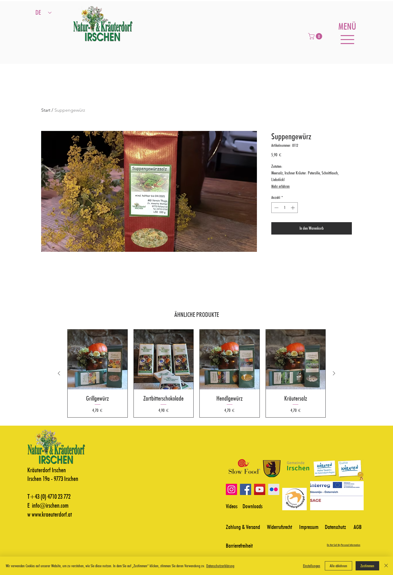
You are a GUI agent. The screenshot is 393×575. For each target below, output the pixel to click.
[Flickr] (273, 489)
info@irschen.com (50, 505)
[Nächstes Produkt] (334, 373)
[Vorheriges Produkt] (59, 373)
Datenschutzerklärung (220, 565)
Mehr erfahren (280, 186)
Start (45, 110)
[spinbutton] (284, 208)
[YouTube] (259, 489)
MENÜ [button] (347, 26)
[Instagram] (231, 489)
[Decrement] (275, 208)
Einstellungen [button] (311, 565)
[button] (316, 36)
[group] (196, 373)
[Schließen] (386, 565)
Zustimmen (367, 565)
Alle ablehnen (338, 565)
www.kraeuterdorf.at (52, 514)
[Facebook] (245, 489)
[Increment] (293, 208)
